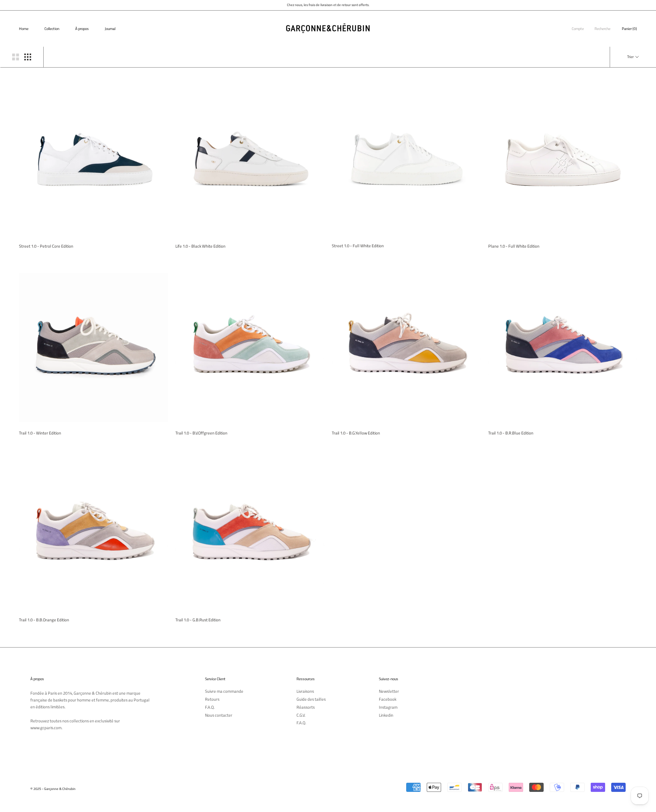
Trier (630, 57)
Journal (110, 29)
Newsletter (389, 691)
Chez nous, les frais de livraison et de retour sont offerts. (328, 4)
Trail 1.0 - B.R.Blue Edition (510, 433)
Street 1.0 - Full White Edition (358, 246)
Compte (578, 29)
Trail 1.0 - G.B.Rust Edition (198, 620)
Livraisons (305, 691)
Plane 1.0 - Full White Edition (513, 246)
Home (23, 29)
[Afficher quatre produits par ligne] (27, 57)
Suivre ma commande (224, 691)
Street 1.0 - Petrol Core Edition (46, 246)
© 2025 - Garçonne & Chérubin (53, 788)
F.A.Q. (209, 707)
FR (642, 16)
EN (647, 16)
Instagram (388, 707)
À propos (82, 29)
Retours (212, 699)
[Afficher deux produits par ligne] (15, 57)
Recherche (602, 29)
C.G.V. (300, 715)
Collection (51, 29)
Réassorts (305, 707)
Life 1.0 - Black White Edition (200, 246)
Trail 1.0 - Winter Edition (40, 433)
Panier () (629, 29)
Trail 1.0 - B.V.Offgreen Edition (201, 433)
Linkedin (386, 715)
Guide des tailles (311, 699)
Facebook (387, 699)
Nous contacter (218, 715)
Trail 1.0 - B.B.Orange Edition (44, 620)
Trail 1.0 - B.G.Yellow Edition (356, 433)
